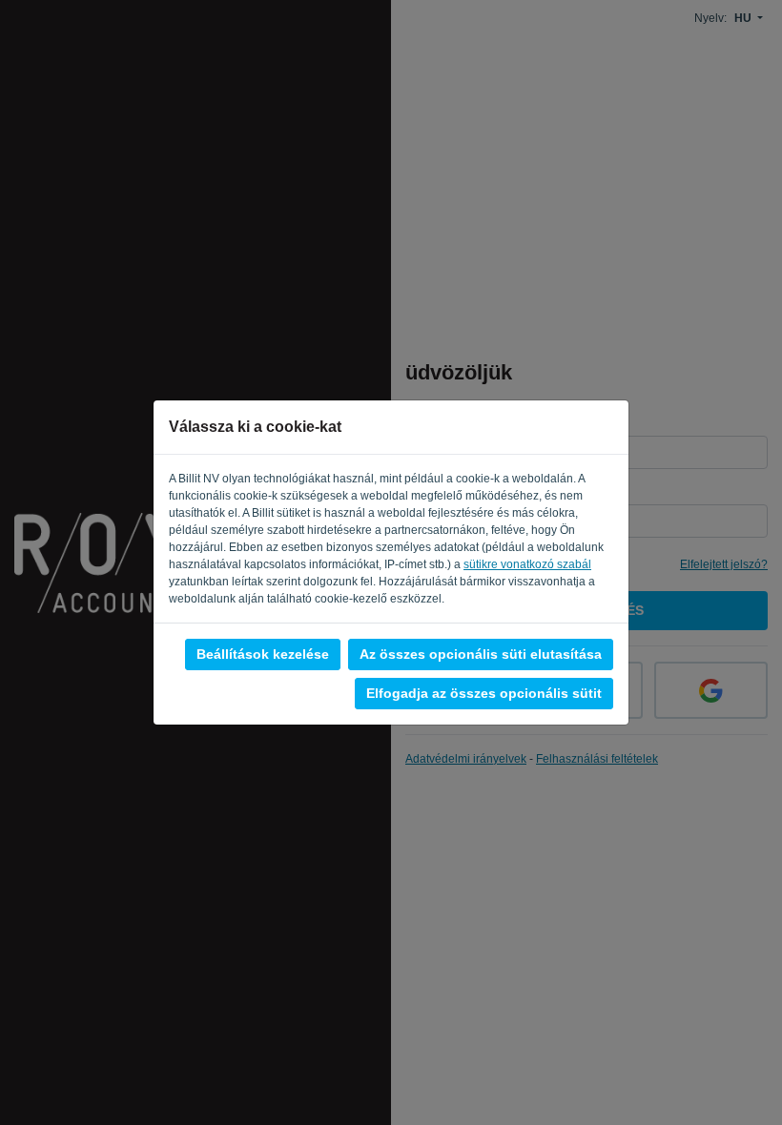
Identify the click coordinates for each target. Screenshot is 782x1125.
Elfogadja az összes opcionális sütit (484, 693)
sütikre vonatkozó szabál (527, 564)
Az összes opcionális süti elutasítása (481, 654)
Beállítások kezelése (262, 654)
